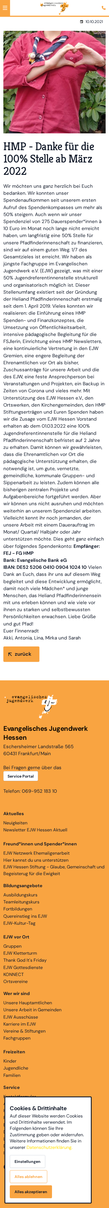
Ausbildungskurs (20, 895)
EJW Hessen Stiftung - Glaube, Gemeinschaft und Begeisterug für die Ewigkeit (54, 870)
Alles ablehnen (28, 1176)
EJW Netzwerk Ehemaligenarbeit (36, 853)
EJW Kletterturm (20, 953)
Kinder (9, 1061)
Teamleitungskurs (21, 902)
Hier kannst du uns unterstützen (35, 860)
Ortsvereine (15, 981)
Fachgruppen (16, 1038)
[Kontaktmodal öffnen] (104, 4)
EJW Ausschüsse (20, 1017)
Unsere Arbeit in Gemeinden (32, 1010)
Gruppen (12, 946)
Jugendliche (15, 1068)
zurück (23, 654)
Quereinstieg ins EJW (25, 916)
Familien (11, 1075)
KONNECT (13, 974)
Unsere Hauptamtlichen (27, 1003)
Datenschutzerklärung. (49, 1147)
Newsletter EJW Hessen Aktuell (35, 830)
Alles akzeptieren (31, 1191)
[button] (5, 8)
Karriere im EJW (19, 1024)
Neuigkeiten (15, 823)
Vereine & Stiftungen (24, 1031)
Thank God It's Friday (25, 960)
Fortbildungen (17, 909)
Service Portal (21, 776)
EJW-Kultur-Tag (19, 923)
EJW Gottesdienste (23, 967)
